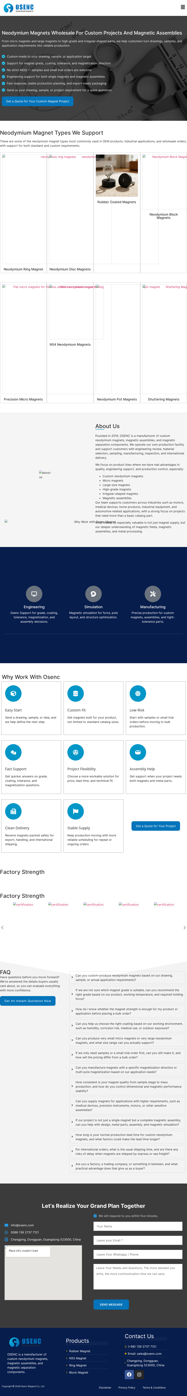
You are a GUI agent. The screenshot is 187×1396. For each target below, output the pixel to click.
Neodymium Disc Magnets (70, 269)
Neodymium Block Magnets (164, 216)
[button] (112, 8)
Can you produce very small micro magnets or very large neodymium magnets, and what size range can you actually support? (124, 1040)
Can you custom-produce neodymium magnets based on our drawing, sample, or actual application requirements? (124, 978)
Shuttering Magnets (164, 399)
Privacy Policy (127, 1387)
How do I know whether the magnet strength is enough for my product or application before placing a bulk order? (127, 1011)
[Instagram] (139, 1374)
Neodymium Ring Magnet (23, 269)
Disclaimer (105, 1387)
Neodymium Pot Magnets (117, 399)
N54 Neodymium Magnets (70, 344)
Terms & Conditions (154, 1387)
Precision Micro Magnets (23, 399)
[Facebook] (129, 1374)
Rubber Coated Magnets (117, 202)
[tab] (127, 977)
